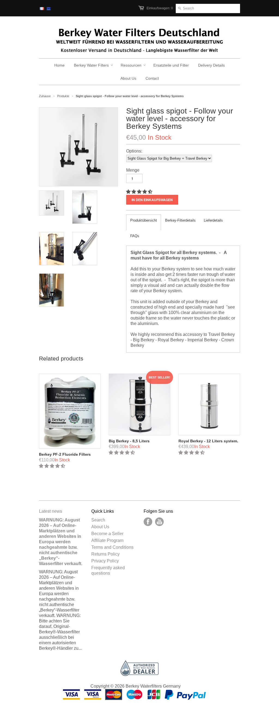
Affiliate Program (107, 540)
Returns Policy (105, 554)
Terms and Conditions (112, 547)
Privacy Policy (105, 561)
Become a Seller (107, 533)
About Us (100, 526)
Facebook (148, 521)
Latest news (50, 511)
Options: (134, 151)
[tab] (143, 222)
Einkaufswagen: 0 (160, 8)
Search (98, 520)
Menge (133, 170)
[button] (139, 191)
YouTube (159, 521)
